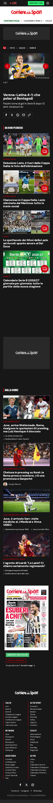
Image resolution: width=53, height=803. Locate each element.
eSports (33, 722)
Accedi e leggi (27, 665)
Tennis (32, 714)
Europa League (11, 717)
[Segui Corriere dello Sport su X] (26, 784)
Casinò (33, 775)
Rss (31, 745)
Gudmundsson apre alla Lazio (17, 574)
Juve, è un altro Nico (41, 529)
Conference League (13, 720)
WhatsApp (37, 791)
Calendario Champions (39, 767)
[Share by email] (23, 115)
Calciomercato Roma (14, 469)
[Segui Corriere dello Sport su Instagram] (32, 784)
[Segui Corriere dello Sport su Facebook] (20, 784)
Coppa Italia (9, 159)
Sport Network (11, 748)
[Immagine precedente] (7, 66)
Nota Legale (10, 765)
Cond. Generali (11, 775)
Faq (6, 778)
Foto (12, 48)
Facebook (15, 791)
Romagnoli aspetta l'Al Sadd (16, 571)
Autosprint (9, 737)
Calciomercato (11, 421)
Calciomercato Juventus (16, 515)
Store (32, 739)
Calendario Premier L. (38, 773)
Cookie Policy (10, 770)
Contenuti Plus (11, 21)
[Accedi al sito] (48, 3)
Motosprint (9, 742)
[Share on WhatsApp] (18, 115)
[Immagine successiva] (45, 66)
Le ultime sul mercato (14, 436)
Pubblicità (34, 742)
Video (32, 759)
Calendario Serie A (33, 21)
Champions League (13, 714)
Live (14, 3)
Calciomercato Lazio (14, 559)
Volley (32, 720)
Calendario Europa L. (38, 770)
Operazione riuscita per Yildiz (17, 529)
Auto (7, 734)
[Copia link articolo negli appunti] (29, 115)
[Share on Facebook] (6, 115)
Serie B (33, 48)
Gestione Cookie (12, 767)
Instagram (25, 791)
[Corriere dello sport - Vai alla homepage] (26, 12)
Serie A (8, 709)
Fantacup (9, 750)
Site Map (33, 748)
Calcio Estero (10, 722)
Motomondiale (36, 709)
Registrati (34, 750)
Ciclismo (33, 725)
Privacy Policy (10, 773)
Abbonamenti (35, 734)
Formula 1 (34, 706)
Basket (33, 712)
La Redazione (10, 762)
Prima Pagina (35, 737)
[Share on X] (12, 115)
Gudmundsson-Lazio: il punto (17, 439)
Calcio (48, 21)
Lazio (6, 236)
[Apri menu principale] (5, 3)
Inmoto (8, 739)
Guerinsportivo (11, 745)
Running (33, 717)
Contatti (8, 759)
